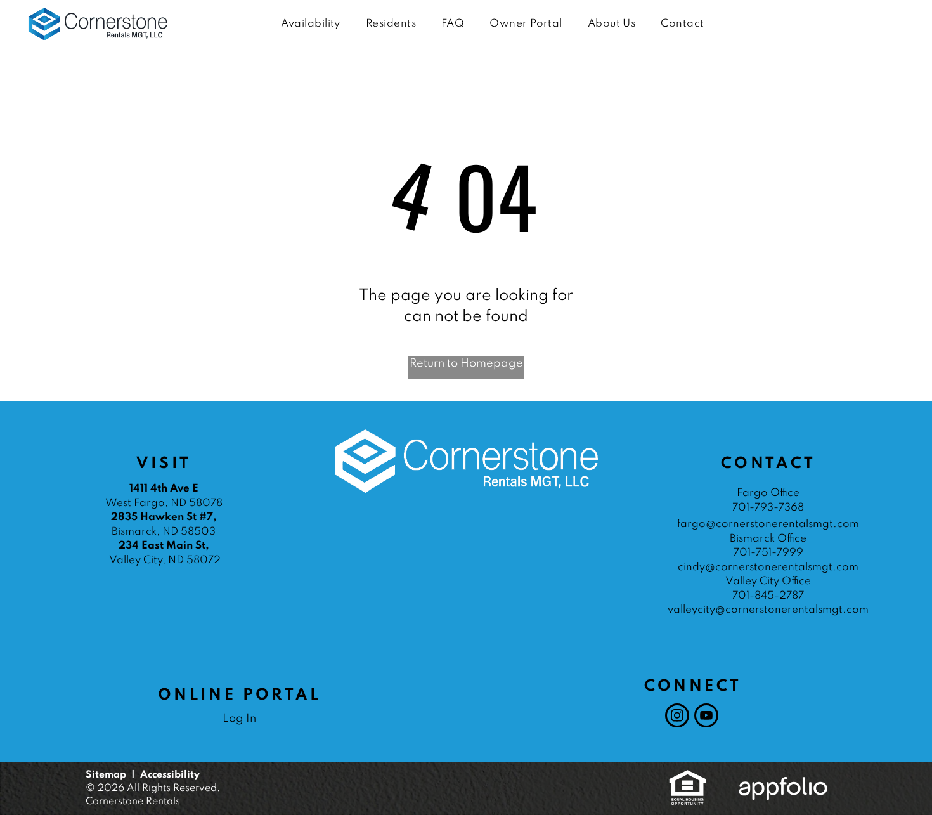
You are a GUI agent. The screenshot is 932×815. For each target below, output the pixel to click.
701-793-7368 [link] (768, 507)
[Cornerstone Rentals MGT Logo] (98, 15)
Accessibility (170, 775)
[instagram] (677, 717)
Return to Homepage (466, 363)
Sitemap (106, 775)
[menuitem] (310, 24)
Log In (239, 718)
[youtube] (706, 717)
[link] (687, 776)
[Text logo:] (466, 434)
